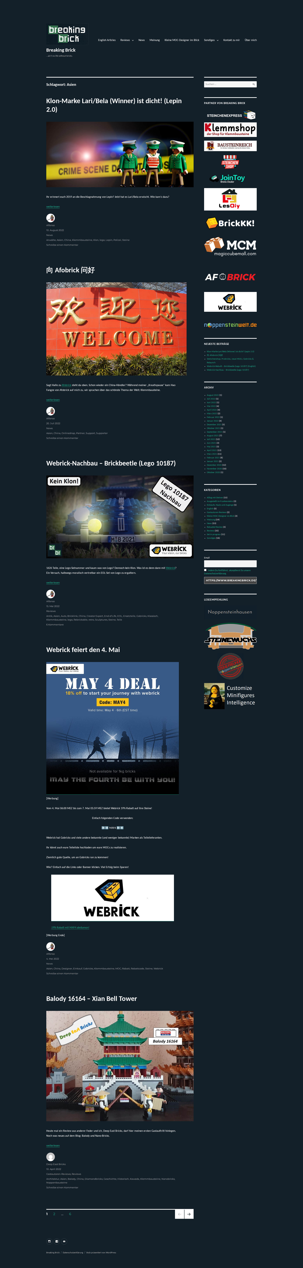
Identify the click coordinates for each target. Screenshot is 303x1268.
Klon (96, 240)
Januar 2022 (212, 421)
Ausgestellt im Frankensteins (220, 501)
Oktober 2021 (213, 428)
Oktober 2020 (213, 472)
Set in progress (214, 534)
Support (90, 433)
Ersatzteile (129, 616)
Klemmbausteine (82, 240)
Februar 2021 (213, 458)
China (67, 240)
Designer (67, 968)
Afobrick (66, 385)
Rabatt (126, 968)
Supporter (102, 433)
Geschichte (110, 1178)
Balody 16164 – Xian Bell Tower (91, 999)
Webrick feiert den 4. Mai (83, 650)
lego (102, 240)
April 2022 (212, 410)
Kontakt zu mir (231, 40)
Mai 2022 (211, 406)
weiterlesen (53, 206)
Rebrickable (80, 619)
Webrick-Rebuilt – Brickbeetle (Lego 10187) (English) (231, 366)
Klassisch (152, 616)
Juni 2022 (211, 402)
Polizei (117, 240)
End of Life (110, 616)
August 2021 (213, 436)
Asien (60, 240)
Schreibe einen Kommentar (62, 244)
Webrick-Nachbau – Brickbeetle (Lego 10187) (111, 463)
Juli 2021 (211, 439)
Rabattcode (137, 968)
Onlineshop (68, 433)
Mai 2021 (211, 447)
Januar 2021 (212, 461)
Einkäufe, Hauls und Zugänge (220, 505)
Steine (126, 240)
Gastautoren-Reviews (58, 1174)
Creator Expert (95, 616)
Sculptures (101, 619)
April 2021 (212, 450)
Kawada (134, 1178)
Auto (63, 616)
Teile (119, 619)
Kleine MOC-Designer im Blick (182, 40)
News (142, 40)
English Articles (107, 40)
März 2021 (212, 454)
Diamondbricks (94, 1178)
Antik (49, 616)
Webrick (170, 568)
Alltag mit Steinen (215, 498)
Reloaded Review (215, 527)
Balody (72, 1178)
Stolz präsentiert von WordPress (101, 1253)
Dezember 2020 (214, 465)
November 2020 (214, 469)
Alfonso (50, 225)
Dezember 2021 (214, 424)
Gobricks (141, 616)
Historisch (123, 1178)
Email (207, 558)
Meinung (155, 40)
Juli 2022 (211, 399)
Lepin (109, 240)
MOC (118, 968)
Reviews (125, 40)
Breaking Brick (60, 50)
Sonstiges (209, 40)
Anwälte (51, 240)
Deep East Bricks (56, 1164)
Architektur (52, 1178)
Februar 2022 (213, 417)
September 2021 (214, 432)
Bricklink (72, 616)
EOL (119, 616)
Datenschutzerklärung (73, 1253)
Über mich (251, 40)
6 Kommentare (55, 624)
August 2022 (213, 395)
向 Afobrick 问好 (70, 270)
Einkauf (77, 968)
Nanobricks (168, 1178)
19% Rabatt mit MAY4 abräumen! (70, 927)
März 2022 (212, 413)
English (210, 509)
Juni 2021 (211, 443)
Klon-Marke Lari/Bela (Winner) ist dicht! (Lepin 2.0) (230, 351)
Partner (80, 433)
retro (91, 619)
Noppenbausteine (56, 1182)
